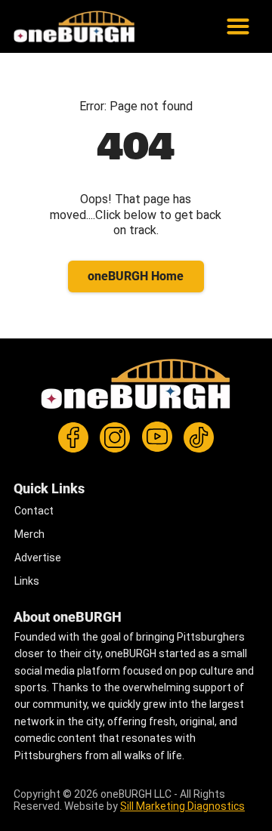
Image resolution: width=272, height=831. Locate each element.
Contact (34, 511)
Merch (29, 534)
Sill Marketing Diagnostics (182, 806)
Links (26, 581)
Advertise (37, 557)
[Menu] (197, 26)
